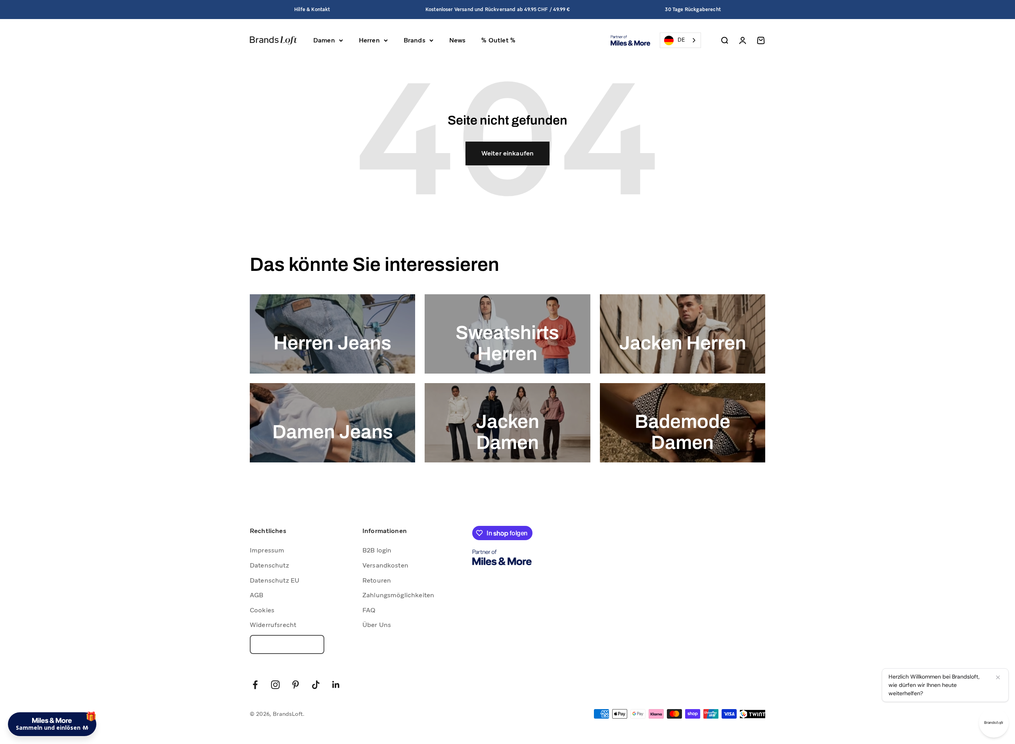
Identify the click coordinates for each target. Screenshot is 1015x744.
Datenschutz (269, 565)
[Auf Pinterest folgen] (295, 684)
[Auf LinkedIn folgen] (336, 684)
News (457, 40)
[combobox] (680, 40)
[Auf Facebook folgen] (255, 684)
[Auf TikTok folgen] (315, 684)
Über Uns (376, 625)
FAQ (368, 610)
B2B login (376, 550)
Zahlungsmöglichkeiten (398, 595)
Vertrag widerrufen (287, 644)
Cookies (262, 610)
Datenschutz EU (274, 580)
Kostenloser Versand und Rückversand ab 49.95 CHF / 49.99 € (497, 9)
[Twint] (752, 714)
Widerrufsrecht (273, 625)
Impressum (267, 550)
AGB (256, 595)
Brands (414, 40)
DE (681, 39)
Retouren (376, 580)
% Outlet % (498, 40)
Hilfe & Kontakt (312, 9)
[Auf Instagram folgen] (275, 684)
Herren (369, 40)
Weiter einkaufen (507, 153)
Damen (324, 40)
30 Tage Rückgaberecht (692, 9)
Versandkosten (385, 565)
